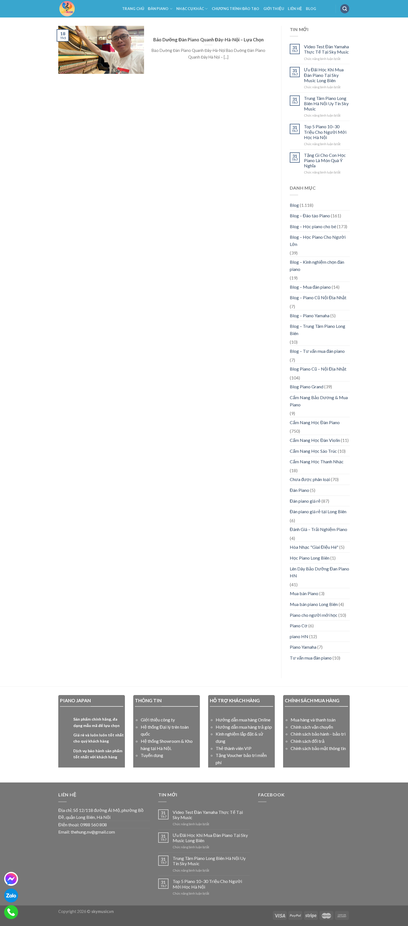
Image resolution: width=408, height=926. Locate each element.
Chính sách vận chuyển (312, 726)
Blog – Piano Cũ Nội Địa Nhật (318, 297)
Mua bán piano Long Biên (314, 604)
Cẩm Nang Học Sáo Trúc (313, 451)
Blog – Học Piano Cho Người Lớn (318, 240)
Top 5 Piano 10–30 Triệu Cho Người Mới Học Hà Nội (325, 132)
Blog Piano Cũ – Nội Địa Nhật (318, 368)
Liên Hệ (295, 8)
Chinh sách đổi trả (307, 741)
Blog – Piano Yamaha (309, 315)
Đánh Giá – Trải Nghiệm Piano (318, 529)
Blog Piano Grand (306, 386)
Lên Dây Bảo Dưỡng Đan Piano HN (319, 572)
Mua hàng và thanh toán (313, 719)
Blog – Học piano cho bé (313, 226)
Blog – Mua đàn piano (310, 287)
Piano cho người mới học (314, 615)
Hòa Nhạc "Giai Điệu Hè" (314, 547)
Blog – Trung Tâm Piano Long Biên (317, 329)
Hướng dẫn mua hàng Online (243, 719)
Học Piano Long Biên (309, 557)
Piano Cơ (299, 625)
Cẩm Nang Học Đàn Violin (315, 440)
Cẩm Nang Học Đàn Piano (315, 422)
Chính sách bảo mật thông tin (318, 748)
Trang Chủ (133, 8)
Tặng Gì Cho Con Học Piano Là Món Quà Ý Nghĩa (325, 160)
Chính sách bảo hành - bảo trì (318, 733)
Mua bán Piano (304, 593)
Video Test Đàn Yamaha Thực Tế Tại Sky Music (326, 49)
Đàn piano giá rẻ (305, 501)
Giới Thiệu (273, 8)
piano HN (299, 636)
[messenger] (11, 878)
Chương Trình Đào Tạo (236, 8)
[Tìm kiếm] (344, 8)
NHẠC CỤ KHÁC (190, 8)
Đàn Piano (158, 8)
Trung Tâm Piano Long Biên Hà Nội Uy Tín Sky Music (326, 103)
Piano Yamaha (303, 647)
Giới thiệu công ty (158, 719)
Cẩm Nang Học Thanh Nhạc (317, 461)
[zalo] (11, 895)
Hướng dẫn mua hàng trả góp (244, 726)
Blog (311, 8)
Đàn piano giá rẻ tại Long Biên (318, 511)
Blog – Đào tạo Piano (310, 215)
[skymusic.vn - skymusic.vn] (86, 8)
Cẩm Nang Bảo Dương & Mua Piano (319, 401)
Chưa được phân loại (310, 479)
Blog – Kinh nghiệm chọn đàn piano (317, 265)
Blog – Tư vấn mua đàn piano (317, 351)
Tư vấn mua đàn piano (311, 657)
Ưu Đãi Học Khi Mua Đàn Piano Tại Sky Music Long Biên (324, 75)
